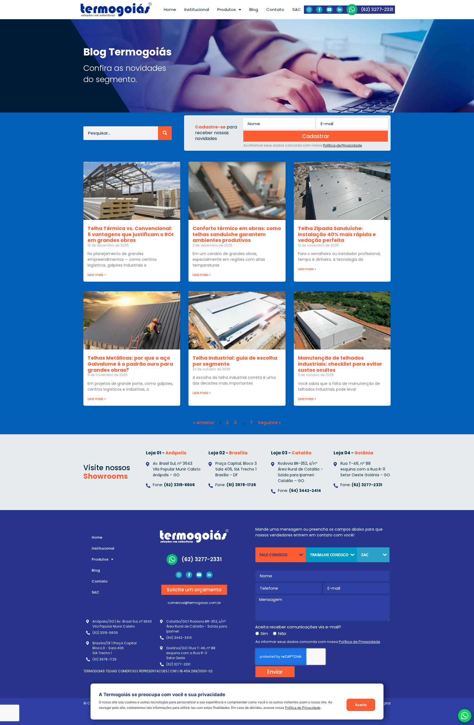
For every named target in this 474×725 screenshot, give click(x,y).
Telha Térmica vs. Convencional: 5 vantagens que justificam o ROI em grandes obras (130, 234)
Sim (264, 633)
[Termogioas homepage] (116, 9)
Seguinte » (269, 422)
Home (170, 9)
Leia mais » (97, 274)
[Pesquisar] (165, 133)
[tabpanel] (322, 619)
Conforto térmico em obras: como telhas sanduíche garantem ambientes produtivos (237, 234)
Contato (275, 9)
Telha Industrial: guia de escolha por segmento (235, 360)
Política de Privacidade (302, 708)
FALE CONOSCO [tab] (273, 554)
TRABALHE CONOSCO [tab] (329, 554)
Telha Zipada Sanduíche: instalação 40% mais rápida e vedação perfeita (337, 234)
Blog (253, 9)
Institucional (196, 9)
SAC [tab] (364, 554)
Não (282, 633)
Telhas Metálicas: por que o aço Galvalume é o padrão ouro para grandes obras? (130, 363)
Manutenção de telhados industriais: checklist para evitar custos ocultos (340, 363)
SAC (296, 9)
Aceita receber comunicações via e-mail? (298, 627)
